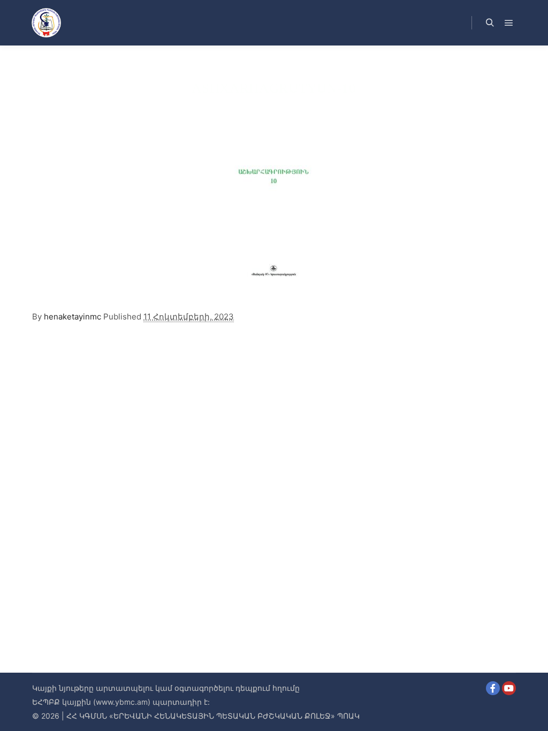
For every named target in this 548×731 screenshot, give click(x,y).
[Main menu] (509, 23)
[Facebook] (493, 688)
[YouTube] (509, 688)
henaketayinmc (72, 316)
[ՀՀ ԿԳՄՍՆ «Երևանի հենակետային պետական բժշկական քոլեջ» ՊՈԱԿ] (46, 22)
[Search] (489, 23)
